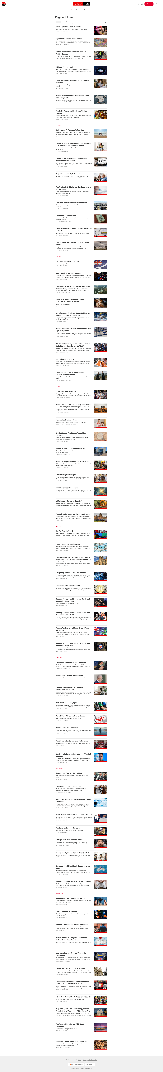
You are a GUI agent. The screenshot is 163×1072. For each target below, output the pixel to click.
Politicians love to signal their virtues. (67, 1029)
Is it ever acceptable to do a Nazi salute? (67, 603)
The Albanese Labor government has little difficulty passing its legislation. (73, 744)
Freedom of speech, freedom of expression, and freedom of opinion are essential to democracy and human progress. (73, 856)
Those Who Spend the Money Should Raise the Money (72, 629)
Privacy (80, 1060)
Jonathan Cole (64, 989)
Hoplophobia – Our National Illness (69, 840)
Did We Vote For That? (64, 531)
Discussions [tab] (69, 22)
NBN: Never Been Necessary (67, 488)
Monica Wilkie (64, 680)
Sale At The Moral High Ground (68, 174)
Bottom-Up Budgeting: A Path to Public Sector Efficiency (74, 800)
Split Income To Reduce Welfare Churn (70, 130)
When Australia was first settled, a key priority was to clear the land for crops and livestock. (73, 1044)
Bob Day (62, 136)
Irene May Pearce (64, 88)
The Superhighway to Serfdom (68, 828)
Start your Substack (77, 1064)
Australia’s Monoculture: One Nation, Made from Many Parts (72, 97)
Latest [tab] (58, 22)
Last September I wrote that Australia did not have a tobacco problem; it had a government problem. (73, 116)
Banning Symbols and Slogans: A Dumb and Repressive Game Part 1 (73, 644)
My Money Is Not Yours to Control (69, 39)
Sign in (158, 4)
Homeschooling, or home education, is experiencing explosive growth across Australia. (71, 423)
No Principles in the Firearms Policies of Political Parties (71, 53)
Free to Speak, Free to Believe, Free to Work (72, 853)
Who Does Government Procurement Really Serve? (73, 243)
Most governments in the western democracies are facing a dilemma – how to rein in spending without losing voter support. (73, 805)
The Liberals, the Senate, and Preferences (72, 741)
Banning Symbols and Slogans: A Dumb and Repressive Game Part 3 (73, 600)
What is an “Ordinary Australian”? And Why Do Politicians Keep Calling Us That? (73, 345)
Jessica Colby (64, 73)
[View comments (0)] (68, 33)
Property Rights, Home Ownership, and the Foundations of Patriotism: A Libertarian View (73, 1010)
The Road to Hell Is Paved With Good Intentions (70, 1025)
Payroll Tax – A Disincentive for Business (71, 716)
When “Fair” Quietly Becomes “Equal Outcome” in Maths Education (70, 301)
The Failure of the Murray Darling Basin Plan (73, 286)
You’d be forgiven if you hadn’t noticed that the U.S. (71, 999)
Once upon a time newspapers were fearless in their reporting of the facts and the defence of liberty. (71, 789)
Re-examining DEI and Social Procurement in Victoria (73, 867)
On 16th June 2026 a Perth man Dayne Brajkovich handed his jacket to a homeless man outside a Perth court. (74, 164)
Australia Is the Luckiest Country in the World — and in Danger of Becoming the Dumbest (73, 406)
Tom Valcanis (64, 31)
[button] (72, 10)
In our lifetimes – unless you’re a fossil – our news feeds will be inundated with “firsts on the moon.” (73, 731)
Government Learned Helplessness (69, 676)
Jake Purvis (63, 930)
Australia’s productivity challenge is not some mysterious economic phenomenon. (72, 192)
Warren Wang (63, 306)
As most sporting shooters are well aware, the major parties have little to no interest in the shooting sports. (73, 57)
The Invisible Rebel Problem (66, 911)
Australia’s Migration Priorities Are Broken (72, 462)
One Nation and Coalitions (66, 391)
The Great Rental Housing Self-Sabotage (71, 202)
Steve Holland (64, 119)
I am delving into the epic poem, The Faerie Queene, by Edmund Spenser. (72, 218)
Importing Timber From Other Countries (71, 1041)
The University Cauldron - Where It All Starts (73, 514)
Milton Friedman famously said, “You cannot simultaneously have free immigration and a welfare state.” (73, 334)
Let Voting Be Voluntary (65, 359)
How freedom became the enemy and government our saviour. (72, 776)
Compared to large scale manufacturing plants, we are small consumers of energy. (73, 318)
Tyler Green (63, 591)
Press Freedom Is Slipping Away (68, 544)
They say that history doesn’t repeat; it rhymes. (69, 830)
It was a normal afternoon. (63, 304)
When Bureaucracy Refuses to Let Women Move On (72, 81)
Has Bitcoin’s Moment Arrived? (68, 586)
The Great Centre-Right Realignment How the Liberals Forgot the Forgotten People (73, 144)
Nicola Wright (64, 494)
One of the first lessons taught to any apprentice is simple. (73, 233)
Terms (85, 1060)
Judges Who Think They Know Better (70, 448)
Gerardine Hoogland (65, 221)
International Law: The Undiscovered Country (73, 997)
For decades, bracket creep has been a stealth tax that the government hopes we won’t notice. (72, 438)
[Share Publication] (142, 4)
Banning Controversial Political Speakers (72, 925)
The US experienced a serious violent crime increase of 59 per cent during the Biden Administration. (74, 943)
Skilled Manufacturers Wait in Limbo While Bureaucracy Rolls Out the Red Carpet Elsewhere (73, 464)
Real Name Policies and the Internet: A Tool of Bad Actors (73, 755)
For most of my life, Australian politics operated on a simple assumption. (73, 148)
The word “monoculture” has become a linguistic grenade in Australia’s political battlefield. (73, 101)
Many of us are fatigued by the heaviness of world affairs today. (72, 377)
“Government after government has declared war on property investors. (74, 205)
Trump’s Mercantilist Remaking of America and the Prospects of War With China (72, 983)
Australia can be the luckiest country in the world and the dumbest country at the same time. (72, 410)
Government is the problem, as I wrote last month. (70, 678)
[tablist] (64, 22)
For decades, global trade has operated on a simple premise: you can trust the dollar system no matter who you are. (73, 589)
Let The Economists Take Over (68, 261)
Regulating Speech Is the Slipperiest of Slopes (73, 881)
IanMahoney (63, 321)
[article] (81, 30)
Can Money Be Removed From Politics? (71, 662)
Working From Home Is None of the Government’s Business (69, 688)
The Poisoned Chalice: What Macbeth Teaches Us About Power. (70, 373)
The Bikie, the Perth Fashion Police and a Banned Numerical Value (71, 160)
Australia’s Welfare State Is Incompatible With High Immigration (73, 330)
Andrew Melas (64, 208)
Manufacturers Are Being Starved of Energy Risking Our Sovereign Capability (73, 314)
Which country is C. (61, 264)
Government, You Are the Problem (69, 773)
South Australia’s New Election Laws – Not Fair (74, 815)
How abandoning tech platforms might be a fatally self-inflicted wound (72, 914)
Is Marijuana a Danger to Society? (69, 501)
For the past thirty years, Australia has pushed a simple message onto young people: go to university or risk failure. (73, 562)
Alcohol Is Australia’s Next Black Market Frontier (71, 112)
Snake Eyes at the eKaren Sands (68, 27)
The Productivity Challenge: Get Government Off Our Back (73, 188)
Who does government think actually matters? (69, 718)
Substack (73, 1068)
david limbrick (64, 974)
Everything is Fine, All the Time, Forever (71, 573)
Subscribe (149, 4)
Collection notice (92, 1060)
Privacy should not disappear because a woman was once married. (72, 85)
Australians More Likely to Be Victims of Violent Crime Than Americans (71, 939)
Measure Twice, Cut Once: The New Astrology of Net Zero (74, 230)
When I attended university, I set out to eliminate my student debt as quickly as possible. (73, 901)
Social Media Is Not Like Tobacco (68, 273)
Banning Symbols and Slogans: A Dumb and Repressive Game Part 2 (73, 614)
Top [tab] (63, 22)
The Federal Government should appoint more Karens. (72, 29)
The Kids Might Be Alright (66, 475)
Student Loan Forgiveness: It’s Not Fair (71, 898)
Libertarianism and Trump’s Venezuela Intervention (71, 954)
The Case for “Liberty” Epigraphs (69, 786)
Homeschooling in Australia (66, 420)
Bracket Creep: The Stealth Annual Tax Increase (71, 434)
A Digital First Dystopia (65, 67)
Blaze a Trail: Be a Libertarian (67, 728)
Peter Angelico (64, 44)
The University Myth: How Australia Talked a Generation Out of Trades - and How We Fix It (73, 558)
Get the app (89, 1064)
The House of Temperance (66, 216)
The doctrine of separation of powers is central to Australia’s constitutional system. (73, 451)
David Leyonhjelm (65, 60)
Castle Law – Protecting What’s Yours (70, 968)
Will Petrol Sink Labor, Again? (67, 703)
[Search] (138, 4)
